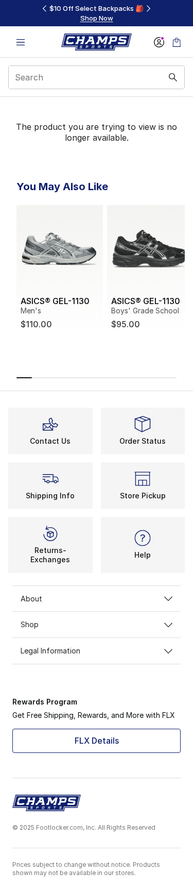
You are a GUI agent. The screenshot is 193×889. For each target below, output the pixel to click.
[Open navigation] (20, 42)
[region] (96, 13)
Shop (30, 624)
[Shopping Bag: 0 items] (176, 42)
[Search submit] (173, 77)
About (31, 598)
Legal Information (50, 650)
